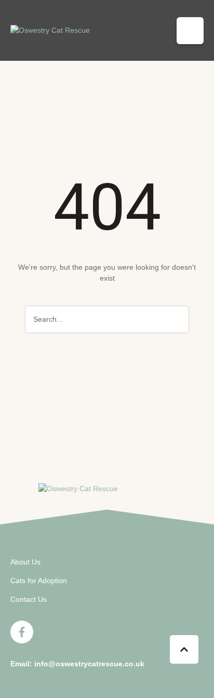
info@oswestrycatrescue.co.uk (89, 664)
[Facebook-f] (21, 632)
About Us (25, 562)
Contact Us (28, 599)
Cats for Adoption (38, 580)
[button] (190, 30)
